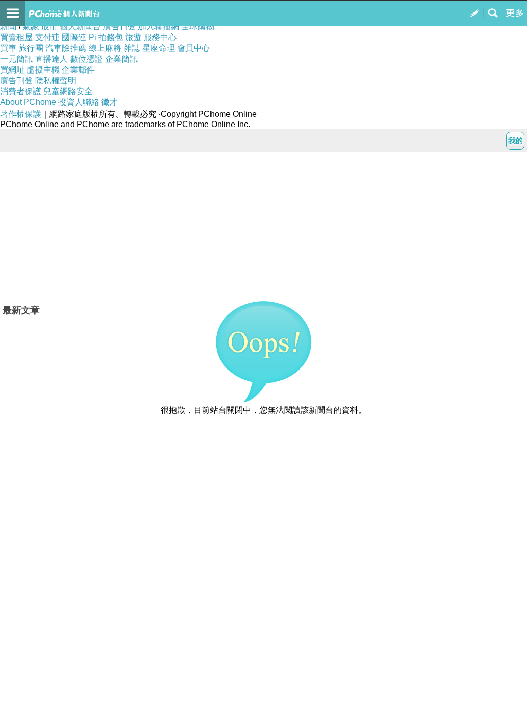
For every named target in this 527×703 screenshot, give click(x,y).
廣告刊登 (119, 26)
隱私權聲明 (55, 80)
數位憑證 (86, 59)
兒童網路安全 (68, 91)
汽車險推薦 (65, 48)
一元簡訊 (16, 59)
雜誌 (132, 48)
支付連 (47, 37)
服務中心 (160, 37)
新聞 (8, 26)
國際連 (74, 37)
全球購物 (197, 26)
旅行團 (31, 48)
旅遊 (133, 37)
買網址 (12, 69)
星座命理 (158, 48)
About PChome (28, 102)
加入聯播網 (158, 26)
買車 (8, 48)
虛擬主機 (43, 69)
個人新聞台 (80, 26)
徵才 (109, 102)
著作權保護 (20, 114)
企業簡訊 (121, 59)
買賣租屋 (16, 37)
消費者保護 (20, 91)
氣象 (31, 26)
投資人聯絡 (78, 102)
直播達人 (51, 59)
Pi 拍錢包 (106, 37)
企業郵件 (78, 69)
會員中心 (193, 48)
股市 (49, 26)
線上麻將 (105, 48)
